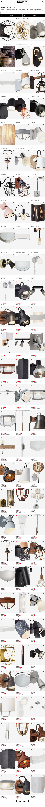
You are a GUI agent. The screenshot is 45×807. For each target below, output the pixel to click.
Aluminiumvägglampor (4, 12)
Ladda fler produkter (22, 801)
